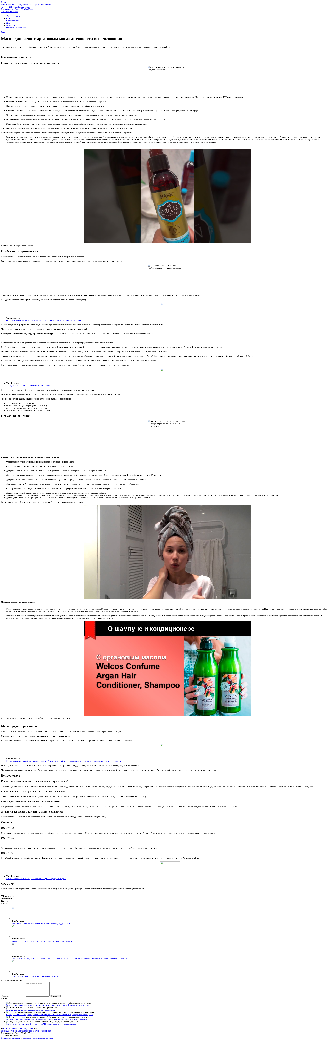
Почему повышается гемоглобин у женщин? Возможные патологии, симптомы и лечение (46, 1019)
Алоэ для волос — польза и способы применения (28, 385)
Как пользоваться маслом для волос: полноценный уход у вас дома (36, 878)
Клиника (5, 2)
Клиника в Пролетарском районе (18, 1028)
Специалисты (12, 21)
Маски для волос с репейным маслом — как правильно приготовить (42, 941)
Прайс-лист (11, 25)
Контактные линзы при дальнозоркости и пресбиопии (30, 1010)
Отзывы (9, 23)
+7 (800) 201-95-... (16, 7)
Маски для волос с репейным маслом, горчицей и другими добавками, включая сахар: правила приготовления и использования (63, 761)
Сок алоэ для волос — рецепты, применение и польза (36, 976)
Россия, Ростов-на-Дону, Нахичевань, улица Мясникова (26, 4)
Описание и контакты (16, 28)
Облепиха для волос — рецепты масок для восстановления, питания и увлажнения (43, 320)
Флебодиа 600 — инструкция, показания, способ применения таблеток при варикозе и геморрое (49, 1015)
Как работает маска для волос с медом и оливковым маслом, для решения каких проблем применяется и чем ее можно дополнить (69, 959)
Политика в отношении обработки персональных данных (27, 1038)
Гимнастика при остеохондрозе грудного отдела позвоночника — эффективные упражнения (47, 1005)
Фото (8, 18)
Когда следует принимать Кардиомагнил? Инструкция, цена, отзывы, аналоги (41, 1024)
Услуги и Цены (13, 16)
